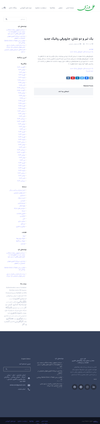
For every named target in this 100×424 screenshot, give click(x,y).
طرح (6, 310)
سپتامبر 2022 (21, 181)
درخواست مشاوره (22, 421)
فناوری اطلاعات (21, 213)
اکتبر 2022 (22, 178)
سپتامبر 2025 (21, 88)
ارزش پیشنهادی (11, 295)
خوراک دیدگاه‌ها (20, 241)
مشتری (6, 315)
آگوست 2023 (21, 152)
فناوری (13, 313)
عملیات (24, 313)
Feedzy (96, 422)
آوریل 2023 (21, 163)
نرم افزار (23, 224)
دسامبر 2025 (21, 80)
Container (23, 287)
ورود (24, 236)
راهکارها (31, 421)
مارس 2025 (21, 103)
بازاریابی (23, 200)
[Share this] (87, 78)
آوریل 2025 (21, 100)
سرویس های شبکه (19, 208)
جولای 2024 (21, 124)
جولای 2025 (21, 93)
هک (25, 321)
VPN (25, 293)
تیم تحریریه (89, 71)
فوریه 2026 (21, 75)
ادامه (95, 379)
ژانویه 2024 (21, 139)
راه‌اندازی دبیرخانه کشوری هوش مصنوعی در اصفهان (16, 37)
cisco (18, 287)
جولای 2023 (21, 155)
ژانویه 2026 (21, 77)
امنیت (16, 298)
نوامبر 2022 (21, 175)
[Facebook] (75, 387)
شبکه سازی (22, 310)
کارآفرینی (22, 216)
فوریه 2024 (21, 137)
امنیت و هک (21, 198)
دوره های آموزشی (10, 421)
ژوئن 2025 (22, 95)
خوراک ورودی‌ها (20, 238)
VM (22, 293)
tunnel (18, 292)
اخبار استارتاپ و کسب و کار (17, 190)
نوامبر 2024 (21, 113)
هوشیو (91, 49)
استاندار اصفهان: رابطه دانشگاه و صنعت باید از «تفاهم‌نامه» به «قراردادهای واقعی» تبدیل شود (16, 32)
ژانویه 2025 (21, 108)
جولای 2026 (21, 69)
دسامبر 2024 (21, 111)
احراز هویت (20, 295)
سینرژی (14, 307)
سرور (19, 308)
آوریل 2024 (21, 131)
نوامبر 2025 (21, 82)
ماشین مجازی (18, 316)
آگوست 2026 (21, 67)
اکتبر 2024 (22, 116)
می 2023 (22, 160)
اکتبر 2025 (22, 85)
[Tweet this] (82, 78)
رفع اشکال (22, 206)
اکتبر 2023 (22, 147)
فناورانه (19, 313)
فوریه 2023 (21, 168)
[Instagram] (87, 387)
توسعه (23, 304)
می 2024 (22, 129)
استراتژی (22, 195)
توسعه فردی (21, 203)
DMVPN (17, 290)
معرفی (37, 421)
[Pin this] (73, 78)
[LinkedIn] (94, 387)
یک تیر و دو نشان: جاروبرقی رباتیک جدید (81, 51)
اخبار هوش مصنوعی (74, 44)
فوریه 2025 (21, 106)
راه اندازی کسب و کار (16, 306)
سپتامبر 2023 (21, 150)
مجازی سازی (21, 221)
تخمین (7, 302)
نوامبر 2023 (21, 144)
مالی (24, 218)
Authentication (11, 287)
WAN (25, 296)
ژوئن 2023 (22, 157)
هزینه (15, 319)
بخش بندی (13, 302)
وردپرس (23, 243)
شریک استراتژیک (13, 310)
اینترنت (10, 299)
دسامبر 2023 (21, 142)
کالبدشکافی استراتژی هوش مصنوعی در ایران (14, 50)
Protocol (9, 293)
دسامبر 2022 (21, 173)
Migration (24, 290)
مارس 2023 (21, 165)
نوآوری (20, 318)
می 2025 (22, 98)
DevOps (12, 290)
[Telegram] (81, 387)
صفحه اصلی (44, 421)
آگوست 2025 (21, 90)
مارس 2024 (21, 134)
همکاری (9, 318)
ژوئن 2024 (22, 126)
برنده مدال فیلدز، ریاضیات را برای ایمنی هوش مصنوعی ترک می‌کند (15, 46)
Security (14, 293)
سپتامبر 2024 (21, 119)
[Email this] (91, 78)
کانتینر (12, 321)
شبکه (23, 211)
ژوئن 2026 (22, 72)
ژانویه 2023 (21, 170)
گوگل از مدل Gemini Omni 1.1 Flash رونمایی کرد (14, 41)
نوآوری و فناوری (20, 226)
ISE (20, 290)
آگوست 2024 (21, 121)
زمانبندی (22, 308)
